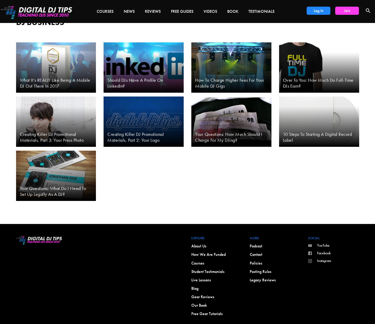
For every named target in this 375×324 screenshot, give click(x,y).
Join (347, 10)
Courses (105, 11)
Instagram (324, 260)
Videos (210, 11)
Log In (318, 10)
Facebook (324, 253)
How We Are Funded (208, 254)
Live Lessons (201, 280)
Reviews (153, 11)
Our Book (199, 305)
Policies (256, 263)
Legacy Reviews (263, 280)
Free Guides (182, 11)
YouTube (323, 245)
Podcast (256, 246)
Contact (256, 254)
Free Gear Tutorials (207, 313)
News (129, 11)
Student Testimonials (207, 271)
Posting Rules (260, 271)
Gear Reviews (202, 296)
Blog (194, 288)
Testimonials (261, 11)
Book (232, 11)
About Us (198, 246)
